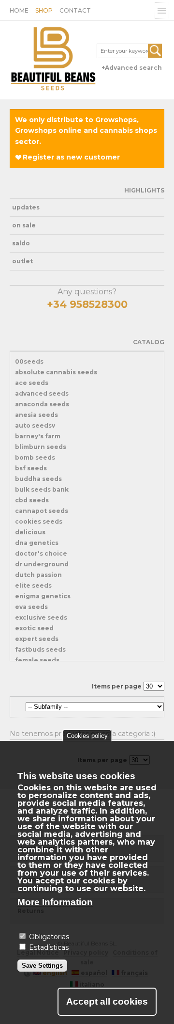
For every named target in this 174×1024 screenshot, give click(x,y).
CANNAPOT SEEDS (41, 510)
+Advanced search (132, 67)
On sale (24, 225)
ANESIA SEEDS (36, 414)
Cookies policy (87, 735)
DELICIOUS (30, 532)
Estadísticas (49, 947)
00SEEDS (29, 361)
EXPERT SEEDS (36, 638)
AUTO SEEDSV (35, 425)
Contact (75, 10)
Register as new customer (71, 157)
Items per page (117, 686)
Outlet (22, 261)
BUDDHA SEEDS (38, 478)
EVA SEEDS (31, 606)
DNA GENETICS (36, 542)
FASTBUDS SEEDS (40, 649)
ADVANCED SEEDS (42, 393)
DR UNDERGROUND (42, 564)
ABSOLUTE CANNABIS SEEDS (56, 372)
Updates (26, 207)
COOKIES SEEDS (38, 521)
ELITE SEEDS (33, 585)
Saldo (21, 243)
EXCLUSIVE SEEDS (41, 617)
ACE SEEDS (31, 382)
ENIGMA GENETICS (43, 596)
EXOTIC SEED (34, 628)
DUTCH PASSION (38, 574)
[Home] (53, 60)
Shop (44, 10)
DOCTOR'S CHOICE (41, 553)
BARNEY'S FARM (37, 436)
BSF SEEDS (31, 468)
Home (19, 10)
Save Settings (42, 965)
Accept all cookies (107, 1001)
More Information (55, 902)
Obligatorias (49, 936)
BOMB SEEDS (35, 457)
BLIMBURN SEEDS (40, 446)
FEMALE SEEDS (37, 660)
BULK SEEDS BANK (42, 489)
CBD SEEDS (32, 500)
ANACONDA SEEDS (42, 404)
